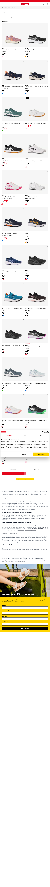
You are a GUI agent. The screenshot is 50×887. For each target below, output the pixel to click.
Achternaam (5, 616)
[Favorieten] (45, 4)
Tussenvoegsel (5, 610)
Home (9, 17)
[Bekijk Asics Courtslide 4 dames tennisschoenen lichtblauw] (36, 369)
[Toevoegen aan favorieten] (23, 24)
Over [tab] (41, 435)
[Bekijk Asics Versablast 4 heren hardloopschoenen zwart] (36, 257)
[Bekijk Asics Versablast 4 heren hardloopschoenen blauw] (13, 294)
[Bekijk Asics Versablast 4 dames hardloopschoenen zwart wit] (36, 294)
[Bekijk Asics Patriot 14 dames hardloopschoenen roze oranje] (13, 35)
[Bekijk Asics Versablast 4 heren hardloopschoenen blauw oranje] (13, 72)
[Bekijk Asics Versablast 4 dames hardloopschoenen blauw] (36, 72)
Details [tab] (25, 435)
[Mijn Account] (44, 4)
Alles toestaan (41, 454)
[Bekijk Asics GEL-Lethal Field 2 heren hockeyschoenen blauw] (13, 219)
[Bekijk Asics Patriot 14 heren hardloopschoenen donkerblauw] (36, 219)
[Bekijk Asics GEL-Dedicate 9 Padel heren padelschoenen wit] (36, 146)
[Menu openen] (2, 4)
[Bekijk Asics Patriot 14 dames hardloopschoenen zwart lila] (13, 257)
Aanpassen (24, 454)
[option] (2, 56)
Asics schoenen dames (42, 527)
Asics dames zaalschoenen (37, 528)
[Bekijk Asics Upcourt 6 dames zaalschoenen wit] (36, 109)
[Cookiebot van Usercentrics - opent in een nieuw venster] (43, 432)
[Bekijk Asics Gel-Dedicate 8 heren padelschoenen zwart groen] (36, 406)
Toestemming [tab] (9, 435)
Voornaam (4, 605)
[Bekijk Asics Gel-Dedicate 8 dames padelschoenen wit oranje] (13, 406)
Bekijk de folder (26, 0)
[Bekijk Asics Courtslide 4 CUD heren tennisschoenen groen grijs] (13, 369)
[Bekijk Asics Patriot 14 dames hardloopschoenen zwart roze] (36, 331)
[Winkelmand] (47, 4)
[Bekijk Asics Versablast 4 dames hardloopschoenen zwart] (13, 331)
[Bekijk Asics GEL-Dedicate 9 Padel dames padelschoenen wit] (36, 182)
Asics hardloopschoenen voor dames (27, 530)
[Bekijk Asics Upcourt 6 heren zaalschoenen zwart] (13, 146)
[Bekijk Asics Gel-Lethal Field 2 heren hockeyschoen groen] (13, 109)
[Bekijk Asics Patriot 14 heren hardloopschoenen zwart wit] (36, 35)
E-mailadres (5, 621)
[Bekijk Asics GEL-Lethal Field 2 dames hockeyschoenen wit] (13, 182)
